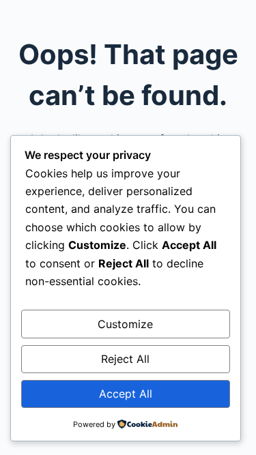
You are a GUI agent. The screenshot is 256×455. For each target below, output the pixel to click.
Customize (125, 324)
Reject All (125, 359)
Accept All (125, 393)
